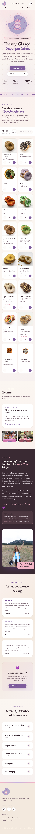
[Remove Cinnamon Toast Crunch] (21, 339)
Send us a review (18, 686)
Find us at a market (19, 74)
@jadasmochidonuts (13, 424)
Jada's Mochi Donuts (17, 3)
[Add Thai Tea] (14, 217)
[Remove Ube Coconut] (21, 370)
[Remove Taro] (21, 189)
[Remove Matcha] (4, 189)
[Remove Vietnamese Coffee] (4, 162)
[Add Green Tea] (30, 247)
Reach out (7, 521)
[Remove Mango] (4, 275)
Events (16, 8)
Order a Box (16, 68)
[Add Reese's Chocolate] (30, 307)
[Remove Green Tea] (21, 247)
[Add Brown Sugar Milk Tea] (14, 247)
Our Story (22, 8)
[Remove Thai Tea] (4, 217)
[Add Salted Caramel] (30, 275)
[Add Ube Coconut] (30, 370)
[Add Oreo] (30, 162)
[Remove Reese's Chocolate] (21, 307)
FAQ (28, 8)
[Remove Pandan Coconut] (21, 217)
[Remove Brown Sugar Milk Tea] (4, 247)
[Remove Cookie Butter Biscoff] (4, 370)
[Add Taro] (30, 189)
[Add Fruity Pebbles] (14, 339)
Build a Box (8, 8)
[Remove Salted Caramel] (21, 275)
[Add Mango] (14, 275)
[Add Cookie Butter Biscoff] (14, 370)
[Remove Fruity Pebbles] (4, 339)
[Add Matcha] (14, 189)
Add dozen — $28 (25, 132)
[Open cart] (31, 3)
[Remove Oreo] (21, 162)
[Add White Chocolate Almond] (14, 307)
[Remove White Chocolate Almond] (4, 307)
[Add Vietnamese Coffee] (14, 162)
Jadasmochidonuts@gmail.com (11, 818)
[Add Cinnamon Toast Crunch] (30, 339)
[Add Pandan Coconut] (30, 217)
